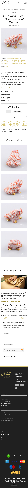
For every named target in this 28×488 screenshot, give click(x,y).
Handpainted (15, 61)
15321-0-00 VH (10, 60)
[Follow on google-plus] (18, 385)
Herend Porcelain (10, 63)
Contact (2, 429)
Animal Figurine (17, 60)
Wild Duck (3, 441)
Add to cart (17, 111)
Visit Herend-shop (23, 315)
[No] (26, 482)
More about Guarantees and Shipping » (10, 301)
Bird (2, 444)
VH (23, 63)
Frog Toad (9, 61)
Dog (2, 439)
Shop (4, 9)
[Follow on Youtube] (21, 385)
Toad (21, 63)
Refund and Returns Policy (7, 420)
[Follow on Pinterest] (23, 385)
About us (3, 427)
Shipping (3, 412)
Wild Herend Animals (5, 401)
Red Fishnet (17, 63)
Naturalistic (3, 446)
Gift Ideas (9, 58)
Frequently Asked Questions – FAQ (8, 414)
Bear (2, 437)
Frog (6, 61)
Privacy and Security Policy (7, 418)
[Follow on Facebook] (16, 385)
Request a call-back (5, 315)
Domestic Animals (5, 397)
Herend (20, 61)
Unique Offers (4, 405)
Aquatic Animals (12, 9)
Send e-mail (14, 315)
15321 (5, 60)
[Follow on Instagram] (16, 388)
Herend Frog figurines (16, 58)
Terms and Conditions (6, 416)
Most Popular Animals (6, 403)
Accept (14, 484)
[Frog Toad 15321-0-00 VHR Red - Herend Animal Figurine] (14, 53)
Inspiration (3, 431)
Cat (2, 448)
